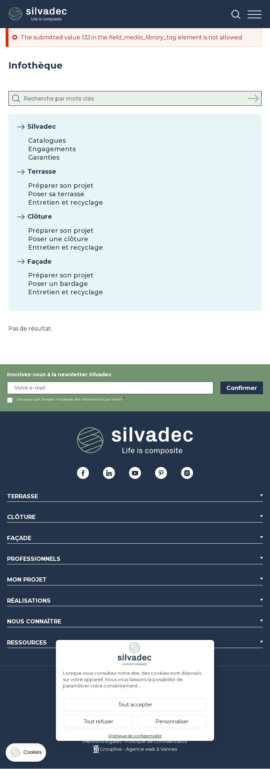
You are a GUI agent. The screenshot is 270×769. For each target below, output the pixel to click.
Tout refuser (98, 721)
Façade (39, 261)
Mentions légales (102, 741)
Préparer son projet (61, 186)
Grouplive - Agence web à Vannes (138, 749)
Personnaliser (171, 721)
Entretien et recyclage (65, 202)
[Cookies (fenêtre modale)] (26, 754)
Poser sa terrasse (56, 194)
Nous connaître (34, 621)
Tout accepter (135, 704)
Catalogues (47, 141)
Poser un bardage (58, 284)
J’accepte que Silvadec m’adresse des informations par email (69, 399)
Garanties (43, 157)
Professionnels (33, 559)
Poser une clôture (58, 239)
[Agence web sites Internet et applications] (95, 749)
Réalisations (29, 600)
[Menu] (255, 15)
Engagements (52, 149)
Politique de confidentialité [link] (135, 735)
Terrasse (41, 171)
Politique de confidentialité (156, 741)
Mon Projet (27, 579)
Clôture (39, 216)
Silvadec (41, 126)
